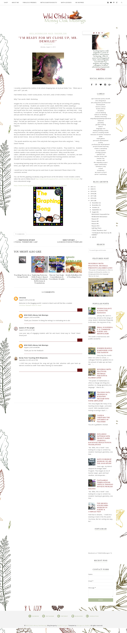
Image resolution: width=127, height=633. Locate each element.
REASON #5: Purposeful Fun (100, 214)
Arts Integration (38, 33)
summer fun (101, 154)
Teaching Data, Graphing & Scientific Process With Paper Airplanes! (99, 396)
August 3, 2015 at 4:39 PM (31, 317)
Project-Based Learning (100, 146)
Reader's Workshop (100, 148)
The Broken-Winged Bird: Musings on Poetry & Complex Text (98, 507)
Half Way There (96, 228)
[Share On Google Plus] (99, 33)
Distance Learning (100, 116)
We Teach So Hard (100, 172)
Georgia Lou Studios (83, 625)
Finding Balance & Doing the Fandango (104, 311)
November (95, 205)
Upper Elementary (101, 164)
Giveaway (101, 122)
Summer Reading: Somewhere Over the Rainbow (104, 350)
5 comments (20, 234)
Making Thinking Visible (100, 130)
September (96, 210)
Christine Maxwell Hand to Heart (30, 305)
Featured (101, 120)
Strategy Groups (100, 152)
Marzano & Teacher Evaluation (101, 134)
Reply (80, 310)
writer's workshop (101, 174)
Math (50, 33)
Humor (101, 126)
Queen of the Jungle (27, 328)
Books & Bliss (100, 109)
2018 (92, 193)
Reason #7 (95, 219)
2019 (92, 191)
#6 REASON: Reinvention (99, 217)
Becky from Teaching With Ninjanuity (33, 358)
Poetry (100, 142)
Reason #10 (95, 226)
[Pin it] (102, 33)
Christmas (100, 110)
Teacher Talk (101, 160)
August (94, 212)
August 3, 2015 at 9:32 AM (27, 300)
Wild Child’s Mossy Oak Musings (36, 315)
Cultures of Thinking (100, 114)
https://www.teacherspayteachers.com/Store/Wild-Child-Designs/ (57, 179)
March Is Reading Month (101, 132)
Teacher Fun (60, 33)
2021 (92, 187)
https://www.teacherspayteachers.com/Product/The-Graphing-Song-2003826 (40, 185)
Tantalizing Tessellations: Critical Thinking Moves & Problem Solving (100, 484)
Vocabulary (100, 170)
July (93, 237)
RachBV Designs (62, 625)
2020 (92, 189)
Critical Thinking (101, 112)
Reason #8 (95, 221)
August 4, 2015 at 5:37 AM (27, 330)
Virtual (101, 168)
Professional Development (101, 144)
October (95, 207)
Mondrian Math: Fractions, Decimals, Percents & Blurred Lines (100, 265)
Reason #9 (95, 223)
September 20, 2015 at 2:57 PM (28, 360)
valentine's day (101, 166)
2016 (92, 198)
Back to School (101, 107)
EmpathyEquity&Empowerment (100, 118)
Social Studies (100, 150)
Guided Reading (101, 124)
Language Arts (100, 128)
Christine (22, 298)
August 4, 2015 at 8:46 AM (32, 347)
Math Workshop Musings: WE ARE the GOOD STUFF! (104, 461)
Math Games (101, 138)
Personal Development (100, 140)
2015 (92, 200)
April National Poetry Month (100, 99)
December (95, 203)
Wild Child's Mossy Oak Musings (36, 625)
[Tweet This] (94, 33)
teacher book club (101, 156)
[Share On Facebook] (96, 33)
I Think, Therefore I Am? (99, 230)
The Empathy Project (101, 162)
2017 (92, 196)
